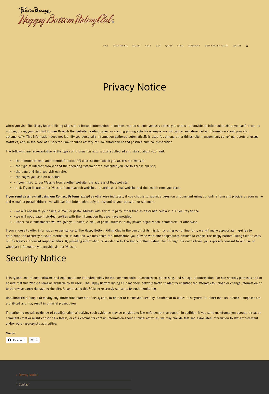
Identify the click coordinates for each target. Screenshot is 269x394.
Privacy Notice (28, 375)
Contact (24, 384)
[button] (247, 45)
